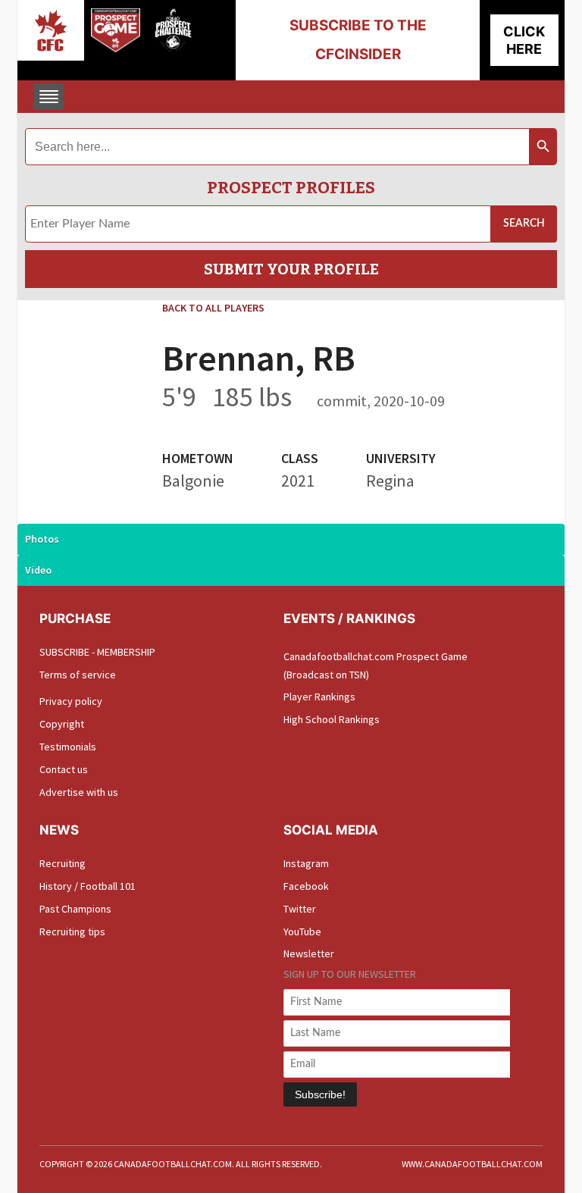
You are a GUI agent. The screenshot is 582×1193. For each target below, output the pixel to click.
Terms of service (77, 674)
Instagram (306, 863)
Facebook (306, 886)
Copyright (61, 724)
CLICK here (524, 40)
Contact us (63, 769)
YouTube (302, 931)
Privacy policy (70, 701)
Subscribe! (320, 1094)
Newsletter (308, 953)
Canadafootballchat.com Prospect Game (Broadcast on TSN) (375, 665)
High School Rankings (331, 719)
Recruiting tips (72, 931)
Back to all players (213, 308)
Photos (42, 539)
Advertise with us (78, 792)
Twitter (299, 909)
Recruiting (62, 863)
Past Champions (75, 909)
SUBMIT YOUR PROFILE (291, 269)
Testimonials (67, 746)
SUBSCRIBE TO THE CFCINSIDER (358, 40)
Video (38, 570)
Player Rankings (319, 696)
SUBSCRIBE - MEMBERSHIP (97, 652)
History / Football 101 (87, 886)
